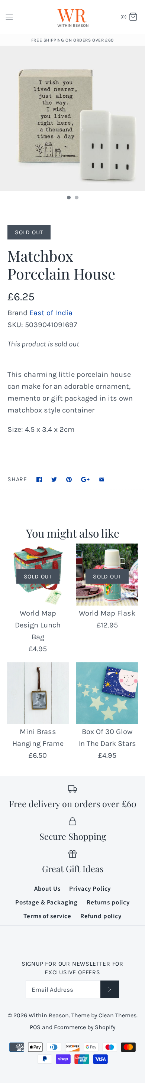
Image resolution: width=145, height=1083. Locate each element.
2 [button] (76, 198)
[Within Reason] (73, 17)
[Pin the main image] (69, 479)
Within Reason (49, 1015)
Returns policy (108, 902)
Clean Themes (117, 1015)
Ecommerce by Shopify (84, 1027)
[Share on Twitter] (54, 479)
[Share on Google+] (85, 479)
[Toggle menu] (9, 16)
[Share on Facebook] (39, 479)
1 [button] (68, 198)
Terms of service (47, 916)
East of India (50, 313)
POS (35, 1027)
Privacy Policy (90, 888)
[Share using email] (101, 479)
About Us (47, 888)
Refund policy (101, 916)
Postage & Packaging (46, 902)
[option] (72, 118)
